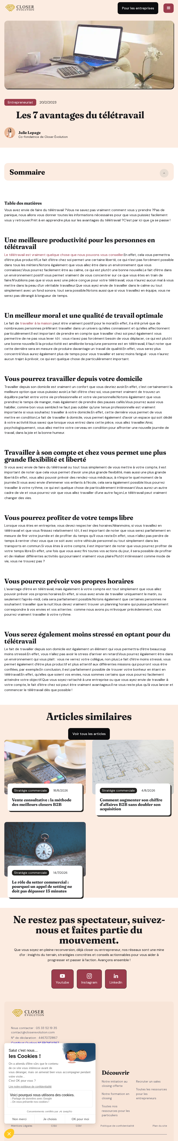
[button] (168, 8)
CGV (79, 1126)
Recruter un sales (148, 1081)
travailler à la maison (36, 323)
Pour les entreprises (138, 8)
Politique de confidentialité (117, 1126)
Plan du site (160, 1126)
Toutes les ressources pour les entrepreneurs (151, 1093)
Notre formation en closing (115, 1096)
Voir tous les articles (89, 734)
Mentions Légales (21, 1126)
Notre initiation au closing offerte (114, 1083)
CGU (54, 1126)
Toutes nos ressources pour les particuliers (116, 1110)
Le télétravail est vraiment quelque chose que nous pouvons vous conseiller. (64, 254)
